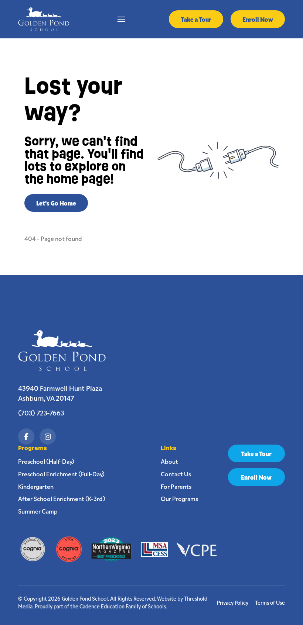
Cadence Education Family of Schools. (123, 606)
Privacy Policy (232, 602)
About (169, 461)
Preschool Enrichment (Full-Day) (61, 474)
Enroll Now (257, 19)
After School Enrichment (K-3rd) (61, 498)
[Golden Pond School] (65, 350)
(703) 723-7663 (41, 412)
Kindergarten (36, 486)
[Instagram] (48, 436)
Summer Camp (38, 511)
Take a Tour (196, 19)
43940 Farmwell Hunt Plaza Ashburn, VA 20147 (60, 393)
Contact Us (176, 474)
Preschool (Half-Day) (46, 461)
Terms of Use (270, 602)
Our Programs (179, 498)
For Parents (176, 486)
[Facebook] (26, 436)
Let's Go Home (56, 202)
